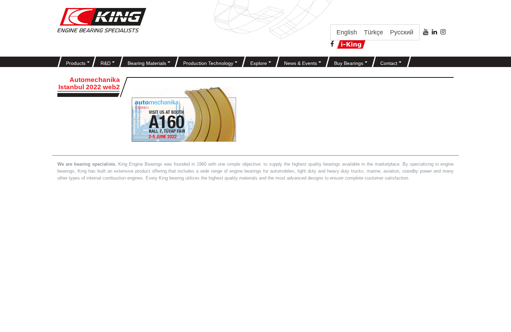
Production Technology (209, 63)
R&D (106, 63)
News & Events (301, 63)
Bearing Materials (148, 63)
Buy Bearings (349, 63)
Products (76, 63)
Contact (389, 63)
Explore (259, 63)
